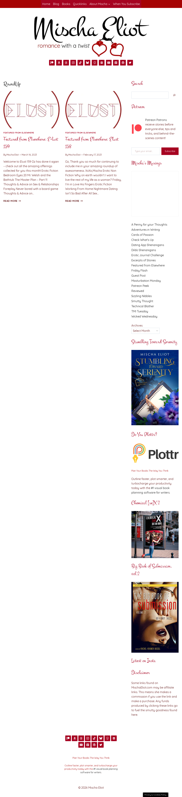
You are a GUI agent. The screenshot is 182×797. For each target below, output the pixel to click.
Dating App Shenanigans (147, 245)
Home (46, 4)
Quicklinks (80, 4)
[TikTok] (80, 63)
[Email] (109, 63)
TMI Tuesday (139, 311)
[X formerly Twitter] (130, 63)
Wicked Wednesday (144, 316)
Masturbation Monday (146, 280)
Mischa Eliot (13, 154)
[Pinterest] (116, 63)
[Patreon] (52, 63)
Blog (56, 4)
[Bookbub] (102, 63)
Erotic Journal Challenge (147, 255)
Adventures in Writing (145, 229)
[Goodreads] (94, 63)
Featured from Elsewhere (18, 132)
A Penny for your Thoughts (149, 224)
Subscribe (170, 151)
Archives (137, 325)
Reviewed (137, 291)
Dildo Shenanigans (143, 250)
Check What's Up (142, 240)
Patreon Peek (140, 286)
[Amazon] (59, 63)
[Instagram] (73, 63)
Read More (12, 200)
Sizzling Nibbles (141, 296)
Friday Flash (139, 270)
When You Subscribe (126, 4)
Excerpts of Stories (143, 260)
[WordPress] (123, 63)
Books (66, 4)
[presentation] (31, 109)
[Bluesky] (87, 63)
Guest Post (138, 275)
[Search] (174, 95)
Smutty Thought (142, 301)
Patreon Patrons (156, 120)
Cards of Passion (142, 235)
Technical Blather (142, 306)
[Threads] (66, 63)
